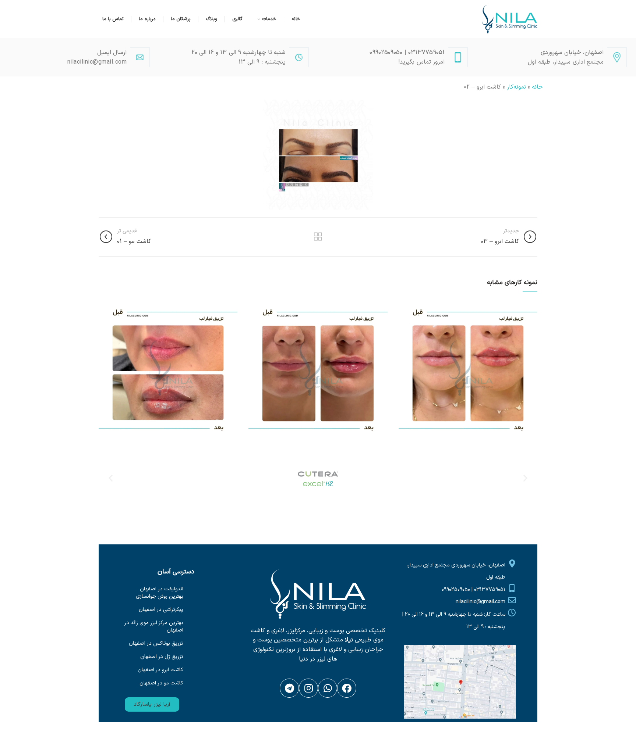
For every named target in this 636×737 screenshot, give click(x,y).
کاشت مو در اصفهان (161, 683)
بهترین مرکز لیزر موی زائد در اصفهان (153, 626)
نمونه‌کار (516, 87)
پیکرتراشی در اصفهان (161, 609)
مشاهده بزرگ (404, 303)
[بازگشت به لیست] (318, 236)
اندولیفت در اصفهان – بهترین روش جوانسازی (159, 592)
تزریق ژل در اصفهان (161, 657)
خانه (537, 87)
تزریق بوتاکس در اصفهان (156, 643)
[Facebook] (346, 688)
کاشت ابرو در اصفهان (160, 670)
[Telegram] (289, 688)
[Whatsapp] (327, 688)
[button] (152, 704)
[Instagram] (308, 688)
